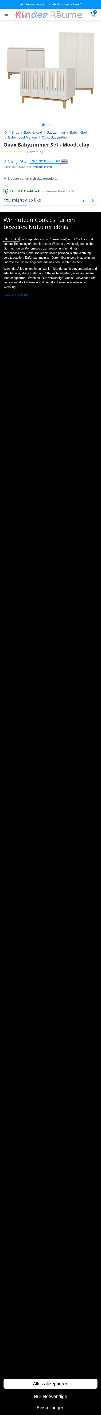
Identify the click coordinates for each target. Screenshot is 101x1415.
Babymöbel (78, 132)
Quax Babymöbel (54, 137)
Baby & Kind (33, 132)
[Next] (93, 201)
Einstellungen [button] (50, 1407)
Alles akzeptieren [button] (50, 1383)
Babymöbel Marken (22, 137)
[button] (48, 161)
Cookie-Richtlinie (16, 295)
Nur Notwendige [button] (50, 1396)
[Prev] (83, 201)
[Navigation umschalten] (6, 14)
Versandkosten (42, 167)
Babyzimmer (56, 132)
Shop (15, 132)
